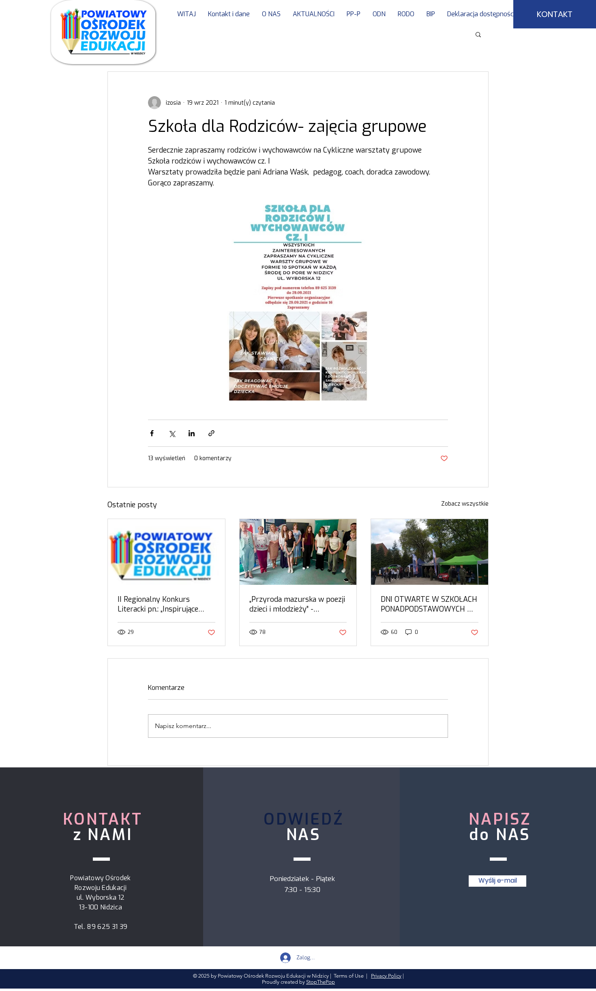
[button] (354, 14)
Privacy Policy (386, 976)
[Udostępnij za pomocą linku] (211, 433)
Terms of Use (349, 976)
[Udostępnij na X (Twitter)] (172, 433)
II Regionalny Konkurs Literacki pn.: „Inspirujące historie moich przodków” (159, 604)
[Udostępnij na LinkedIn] (191, 433)
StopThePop (320, 982)
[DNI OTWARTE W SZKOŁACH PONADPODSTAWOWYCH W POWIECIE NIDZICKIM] (429, 552)
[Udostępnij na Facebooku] (152, 433)
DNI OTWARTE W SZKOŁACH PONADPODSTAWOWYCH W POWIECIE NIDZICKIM (429, 604)
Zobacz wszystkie (465, 504)
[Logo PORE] (166, 552)
